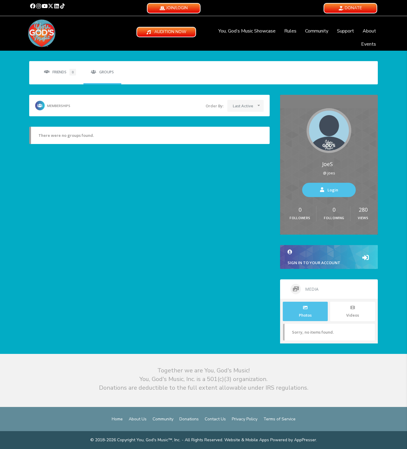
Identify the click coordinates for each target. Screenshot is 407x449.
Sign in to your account (314, 262)
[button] (33, 6)
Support (345, 31)
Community (316, 31)
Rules (290, 31)
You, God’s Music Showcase (247, 31)
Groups (106, 72)
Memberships (58, 105)
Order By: (214, 105)
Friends (63, 72)
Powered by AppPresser (293, 440)
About (369, 31)
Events (368, 44)
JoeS (327, 164)
